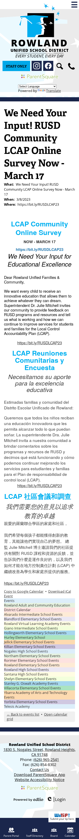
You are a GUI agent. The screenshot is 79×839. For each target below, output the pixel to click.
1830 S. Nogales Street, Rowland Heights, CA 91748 (39, 752)
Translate (53, 90)
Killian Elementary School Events (29, 646)
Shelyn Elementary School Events (30, 679)
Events (9, 600)
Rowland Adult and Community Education (37, 605)
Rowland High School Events (26, 669)
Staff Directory (34, 836)
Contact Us (39, 769)
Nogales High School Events (26, 651)
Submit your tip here (62, 819)
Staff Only (16, 66)
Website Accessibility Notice (39, 779)
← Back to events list (23, 714)
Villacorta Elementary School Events (32, 688)
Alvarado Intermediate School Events (33, 614)
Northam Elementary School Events (32, 656)
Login (56, 799)
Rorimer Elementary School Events (31, 660)
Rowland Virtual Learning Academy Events (37, 623)
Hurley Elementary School (24, 637)
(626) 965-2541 (46, 759)
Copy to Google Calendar (24, 591)
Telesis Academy (17, 706)
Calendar (70, 836)
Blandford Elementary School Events (33, 619)
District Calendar (17, 610)
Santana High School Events (26, 674)
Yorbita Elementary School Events (31, 702)
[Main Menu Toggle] (74, 4)
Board (54, 836)
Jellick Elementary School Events (29, 642)
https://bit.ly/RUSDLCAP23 (39, 342)
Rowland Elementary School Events (32, 665)
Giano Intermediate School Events (31, 628)
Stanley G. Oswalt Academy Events (31, 683)
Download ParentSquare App (39, 774)
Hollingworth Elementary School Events (35, 633)
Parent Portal (11, 836)
